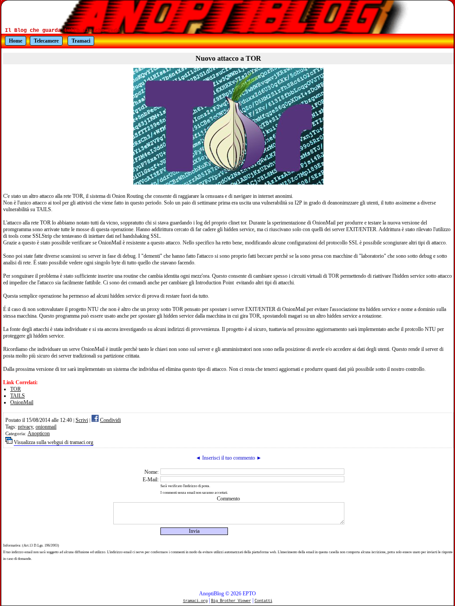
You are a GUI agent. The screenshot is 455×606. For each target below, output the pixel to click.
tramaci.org (195, 600)
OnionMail (21, 402)
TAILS (17, 396)
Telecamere (46, 41)
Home (15, 41)
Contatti (263, 600)
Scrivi (82, 420)
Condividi (110, 420)
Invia (194, 531)
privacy (25, 427)
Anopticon (39, 433)
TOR (15, 389)
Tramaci (81, 41)
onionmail (46, 427)
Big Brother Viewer (231, 600)
